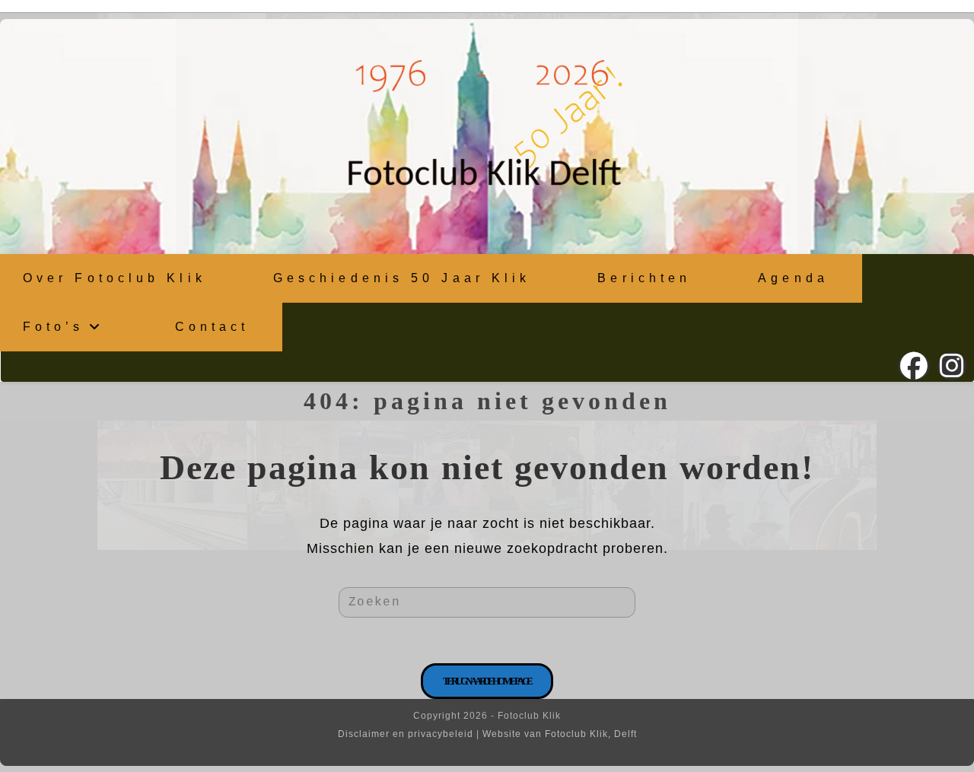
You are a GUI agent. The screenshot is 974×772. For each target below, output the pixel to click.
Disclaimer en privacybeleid (405, 734)
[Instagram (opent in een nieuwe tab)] (951, 366)
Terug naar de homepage (487, 681)
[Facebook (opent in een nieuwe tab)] (914, 366)
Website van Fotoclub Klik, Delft (559, 734)
